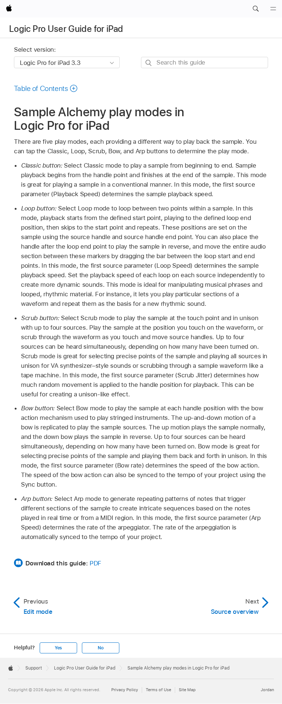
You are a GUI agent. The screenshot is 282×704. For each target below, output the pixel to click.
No (101, 647)
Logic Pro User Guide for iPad (66, 28)
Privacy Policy (124, 689)
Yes (58, 647)
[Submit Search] (149, 63)
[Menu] (273, 9)
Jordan (267, 689)
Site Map (187, 689)
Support (33, 668)
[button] (255, 9)
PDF (95, 563)
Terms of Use (158, 689)
